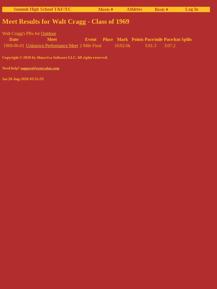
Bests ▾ (161, 9)
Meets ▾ (105, 9)
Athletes (134, 9)
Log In (190, 9)
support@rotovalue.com (40, 68)
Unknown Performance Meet (52, 45)
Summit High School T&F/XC (42, 9)
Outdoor (48, 33)
